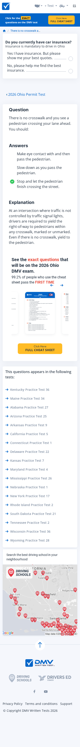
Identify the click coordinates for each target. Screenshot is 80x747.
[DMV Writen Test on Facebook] (34, 692)
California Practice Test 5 (29, 434)
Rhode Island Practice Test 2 (31, 505)
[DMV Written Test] (6, 6)
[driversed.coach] (54, 678)
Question (18, 109)
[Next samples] (61, 284)
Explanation (21, 202)
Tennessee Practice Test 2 (29, 522)
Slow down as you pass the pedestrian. (39, 170)
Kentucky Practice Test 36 (29, 389)
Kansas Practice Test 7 (27, 460)
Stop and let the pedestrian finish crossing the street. (40, 184)
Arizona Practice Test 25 (28, 416)
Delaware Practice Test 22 (29, 452)
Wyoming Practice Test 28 (29, 540)
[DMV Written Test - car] (63, 5)
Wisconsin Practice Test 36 (30, 531)
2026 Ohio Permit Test (26, 94)
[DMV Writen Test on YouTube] (46, 692)
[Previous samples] (51, 284)
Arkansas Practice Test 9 (28, 425)
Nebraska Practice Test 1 (29, 487)
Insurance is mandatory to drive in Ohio (35, 46)
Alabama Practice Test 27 (29, 407)
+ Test (49, 6)
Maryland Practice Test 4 (29, 469)
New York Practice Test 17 (30, 496)
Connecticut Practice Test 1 (31, 443)
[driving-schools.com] (20, 678)
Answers (18, 145)
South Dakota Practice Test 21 (33, 514)
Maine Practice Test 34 (27, 398)
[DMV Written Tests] (40, 645)
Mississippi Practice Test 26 (31, 478)
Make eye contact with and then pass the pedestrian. (43, 156)
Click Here (61, 20)
